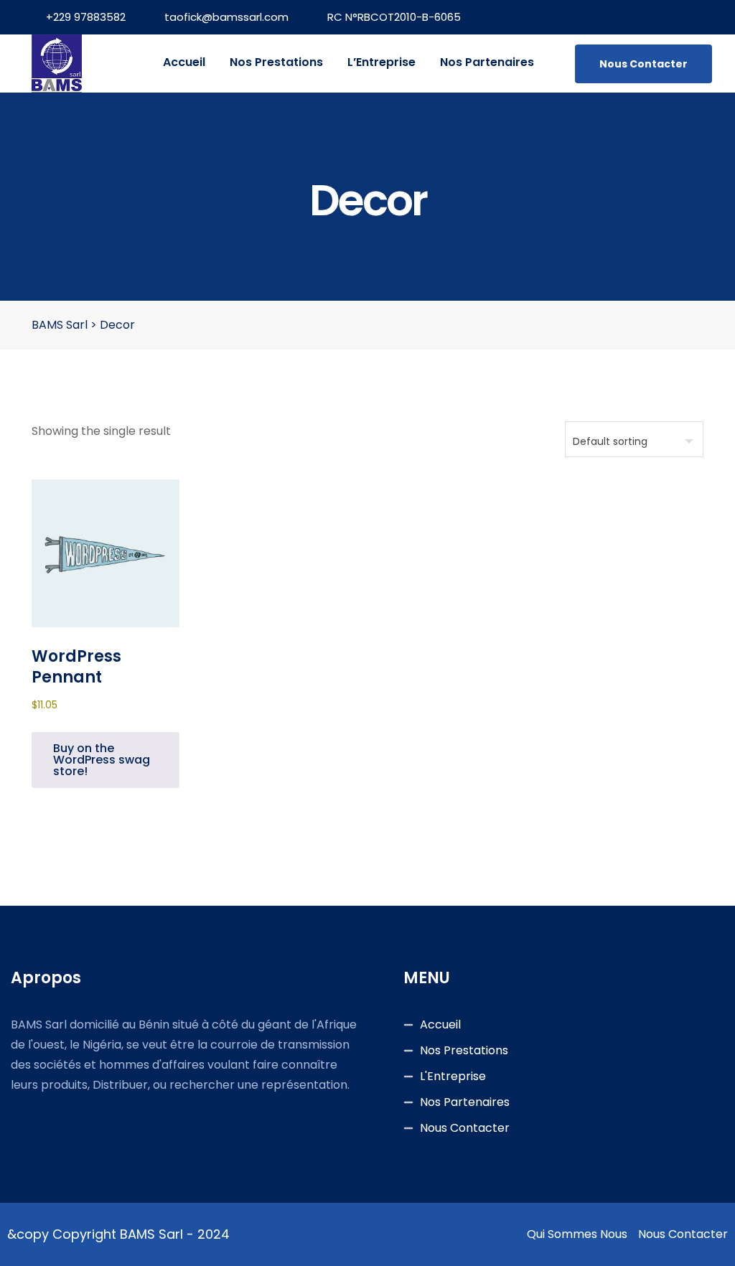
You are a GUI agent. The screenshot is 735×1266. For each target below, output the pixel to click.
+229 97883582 (86, 16)
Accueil (184, 62)
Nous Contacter (643, 64)
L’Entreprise (381, 62)
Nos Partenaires (487, 62)
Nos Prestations (276, 62)
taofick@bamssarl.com (226, 16)
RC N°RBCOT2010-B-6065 (394, 16)
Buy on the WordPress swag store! (101, 759)
